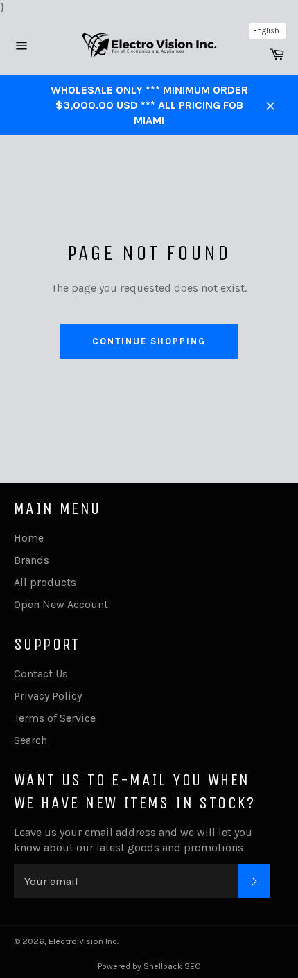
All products (45, 582)
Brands (31, 560)
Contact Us (41, 673)
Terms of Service (55, 717)
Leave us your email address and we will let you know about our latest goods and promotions (133, 840)
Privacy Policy (48, 695)
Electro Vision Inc (83, 941)
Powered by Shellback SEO (149, 966)
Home (29, 537)
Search (30, 740)
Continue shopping (148, 341)
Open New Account (61, 604)
